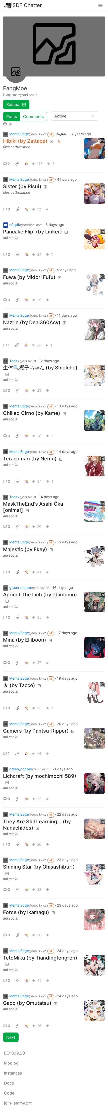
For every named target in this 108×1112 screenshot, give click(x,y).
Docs (9, 1083)
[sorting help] (5, 124)
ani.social (10, 237)
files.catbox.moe (16, 147)
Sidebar (13, 104)
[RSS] (11, 124)
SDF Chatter (27, 5)
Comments (33, 116)
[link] (17, 163)
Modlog (11, 1063)
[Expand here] (94, 148)
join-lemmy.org (18, 1103)
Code (9, 1093)
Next (10, 1037)
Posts (11, 116)
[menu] (100, 5)
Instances (13, 1073)
